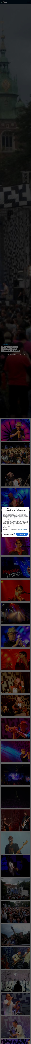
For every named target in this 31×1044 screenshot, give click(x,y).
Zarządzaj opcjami (9, 534)
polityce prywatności (23, 529)
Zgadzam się (22, 534)
